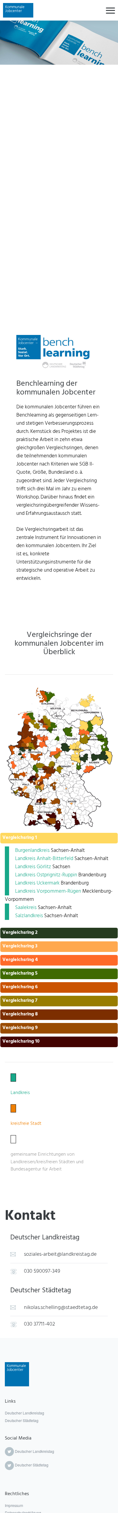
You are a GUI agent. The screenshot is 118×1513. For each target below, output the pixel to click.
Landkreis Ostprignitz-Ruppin (46, 875)
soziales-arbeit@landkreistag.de (60, 1254)
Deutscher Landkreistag (24, 1413)
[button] (59, 839)
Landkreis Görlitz (33, 867)
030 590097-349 (42, 1271)
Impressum (14, 1505)
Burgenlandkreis (32, 850)
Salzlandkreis (29, 916)
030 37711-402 (39, 1324)
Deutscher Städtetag (21, 1420)
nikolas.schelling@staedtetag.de (61, 1307)
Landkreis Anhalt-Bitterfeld (44, 859)
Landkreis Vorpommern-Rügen (48, 891)
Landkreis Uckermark (37, 883)
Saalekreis (26, 908)
